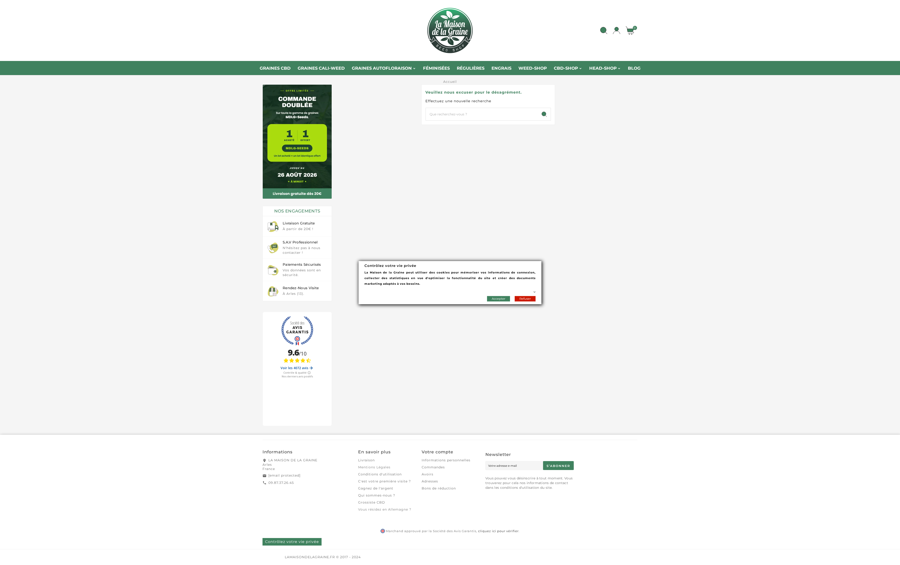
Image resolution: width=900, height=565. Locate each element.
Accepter (498, 298)
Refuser (525, 298)
